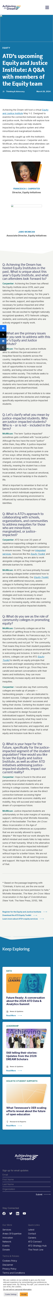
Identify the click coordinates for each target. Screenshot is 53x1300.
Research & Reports (17, 1122)
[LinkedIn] (3, 341)
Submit (39, 1194)
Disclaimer (7, 1265)
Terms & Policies (10, 1256)
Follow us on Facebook (4, 1213)
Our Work (7, 1225)
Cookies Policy (9, 1260)
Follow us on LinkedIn (17, 1213)
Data (9, 971)
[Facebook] (3, 328)
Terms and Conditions (13, 1273)
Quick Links (34, 1225)
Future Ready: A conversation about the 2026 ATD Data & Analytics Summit (25, 1001)
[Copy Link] (3, 347)
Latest (31, 1229)
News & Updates (16, 1011)
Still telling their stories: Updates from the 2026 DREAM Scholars (21, 1056)
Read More (11, 1016)
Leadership (12, 1026)
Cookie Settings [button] (11, 1294)
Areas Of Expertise (11, 1233)
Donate (6, 1249)
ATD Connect (35, 1241)
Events (5, 1245)
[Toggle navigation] (47, 7)
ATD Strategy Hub (37, 1245)
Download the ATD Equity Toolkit (16, 915)
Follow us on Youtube (24, 1213)
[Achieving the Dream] (11, 7)
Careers (32, 1237)
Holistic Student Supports (21, 1081)
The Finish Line (35, 1249)
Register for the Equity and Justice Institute (21, 912)
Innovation (7, 1237)
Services (6, 1229)
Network (6, 1241)
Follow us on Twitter (10, 1213)
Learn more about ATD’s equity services (20, 919)
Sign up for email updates (15, 1170)
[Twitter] (3, 334)
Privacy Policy (9, 1268)
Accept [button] (23, 1294)
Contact (32, 1233)
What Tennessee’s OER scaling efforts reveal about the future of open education (26, 1111)
